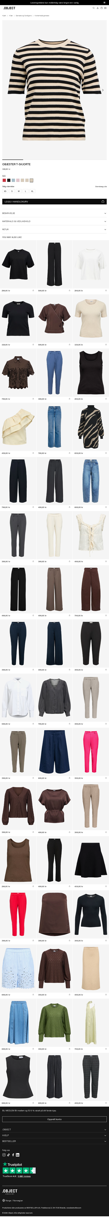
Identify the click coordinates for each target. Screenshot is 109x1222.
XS (5, 191)
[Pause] (104, 2)
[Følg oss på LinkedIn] (17, 1155)
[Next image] (102, 90)
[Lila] (18, 180)
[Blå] (13, 180)
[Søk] (93, 8)
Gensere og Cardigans (24, 15)
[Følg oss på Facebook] (13, 1155)
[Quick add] (33, 290)
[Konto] (97, 8)
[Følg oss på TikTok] (8, 1155)
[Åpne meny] (105, 8)
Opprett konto (54, 1119)
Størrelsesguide (101, 186)
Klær (11, 15)
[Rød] (4, 180)
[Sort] (9, 180)
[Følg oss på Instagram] (4, 1155)
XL (32, 191)
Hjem (4, 15)
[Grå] (22, 180)
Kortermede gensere (42, 15)
